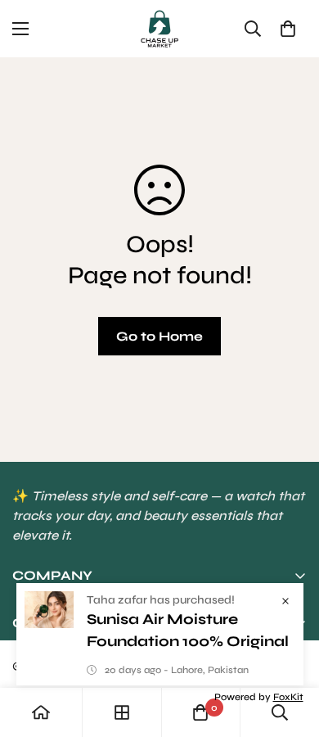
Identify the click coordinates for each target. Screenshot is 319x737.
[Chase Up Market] (159, 28)
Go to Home (159, 336)
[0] (288, 28)
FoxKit (288, 697)
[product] (41, 712)
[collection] (122, 712)
